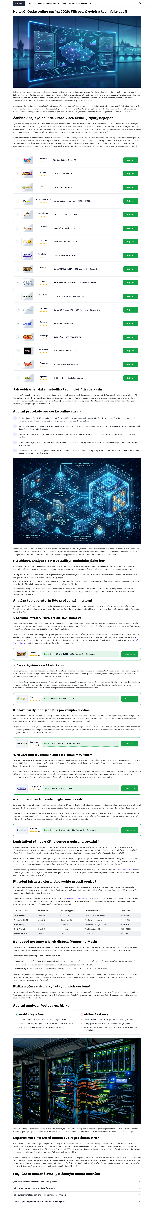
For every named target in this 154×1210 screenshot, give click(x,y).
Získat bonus (130, 654)
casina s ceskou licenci (125, 870)
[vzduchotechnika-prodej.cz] (19, 3)
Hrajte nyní (131, 160)
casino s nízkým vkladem (78, 898)
